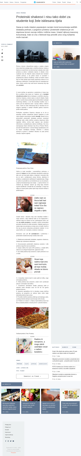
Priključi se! (8, 427)
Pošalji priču (8, 424)
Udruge (69, 2)
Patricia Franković (7, 44)
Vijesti (1, 2)
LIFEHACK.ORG (24, 367)
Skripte (59, 2)
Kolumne (17, 2)
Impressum (8, 432)
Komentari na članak (31, 376)
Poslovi (54, 2)
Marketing (7, 437)
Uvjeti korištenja (9, 434)
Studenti (6, 2)
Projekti (64, 2)
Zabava (11, 2)
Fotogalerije (23, 2)
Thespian (13, 452)
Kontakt (7, 429)
